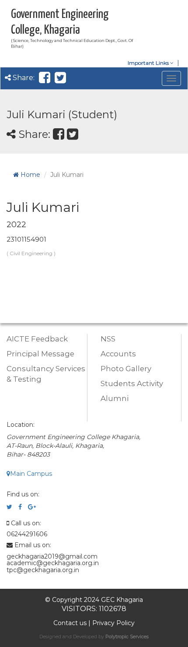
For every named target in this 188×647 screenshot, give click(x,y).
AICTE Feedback (37, 338)
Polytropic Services (127, 636)
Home (29, 175)
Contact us (70, 623)
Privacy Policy (113, 623)
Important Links (149, 63)
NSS (108, 338)
